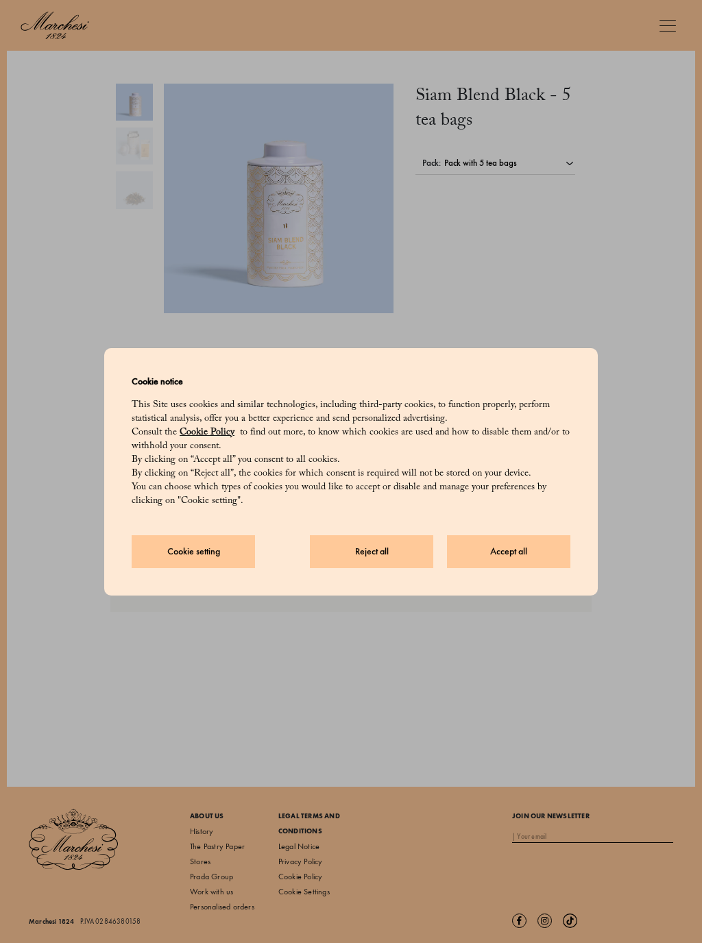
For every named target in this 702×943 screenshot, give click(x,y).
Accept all (508, 551)
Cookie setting (193, 551)
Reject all (372, 551)
